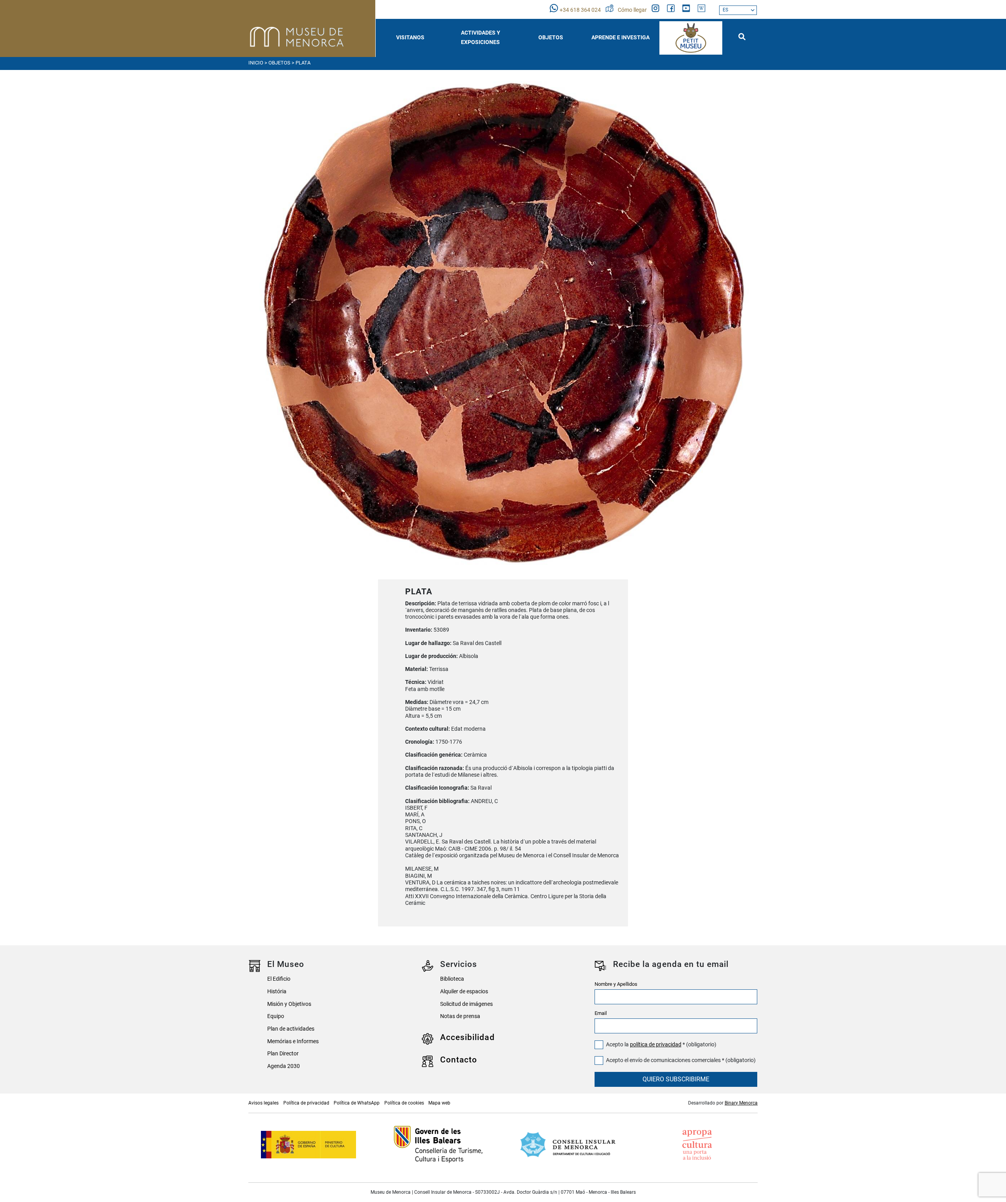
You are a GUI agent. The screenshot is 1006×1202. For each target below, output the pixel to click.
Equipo (275, 1016)
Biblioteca (452, 979)
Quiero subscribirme (676, 1079)
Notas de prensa (460, 1016)
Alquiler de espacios (464, 991)
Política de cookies (404, 1103)
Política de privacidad (306, 1103)
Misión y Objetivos (289, 1004)
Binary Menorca (741, 1103)
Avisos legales (263, 1103)
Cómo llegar (633, 10)
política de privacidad (655, 1044)
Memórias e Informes (293, 1041)
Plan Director (283, 1053)
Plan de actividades (290, 1029)
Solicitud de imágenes (466, 1004)
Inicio (255, 63)
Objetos (279, 63)
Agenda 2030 (283, 1066)
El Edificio (278, 979)
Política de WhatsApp (357, 1103)
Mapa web (439, 1103)
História (276, 991)
